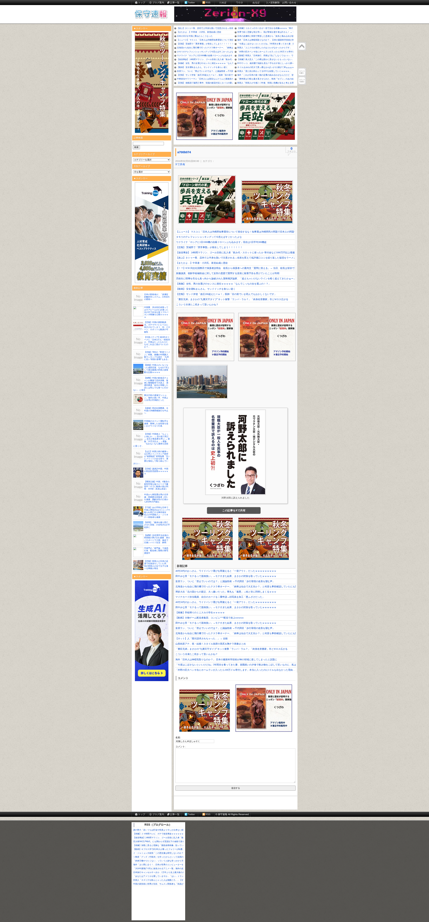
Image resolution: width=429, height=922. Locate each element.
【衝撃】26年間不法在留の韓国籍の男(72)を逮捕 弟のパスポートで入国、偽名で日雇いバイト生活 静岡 (157, 539)
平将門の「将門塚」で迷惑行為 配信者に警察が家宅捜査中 (156, 550)
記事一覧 (174, 2)
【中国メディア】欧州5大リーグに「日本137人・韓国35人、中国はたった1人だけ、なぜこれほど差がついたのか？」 (157, 342)
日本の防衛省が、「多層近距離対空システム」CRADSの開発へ (156, 296)
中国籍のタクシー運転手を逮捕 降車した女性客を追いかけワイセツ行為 (156, 423)
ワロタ (239, 2)
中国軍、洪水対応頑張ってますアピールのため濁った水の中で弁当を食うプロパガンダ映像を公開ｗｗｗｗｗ (156, 312)
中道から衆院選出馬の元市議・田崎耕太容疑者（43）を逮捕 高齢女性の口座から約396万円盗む (156, 498)
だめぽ (222, 2)
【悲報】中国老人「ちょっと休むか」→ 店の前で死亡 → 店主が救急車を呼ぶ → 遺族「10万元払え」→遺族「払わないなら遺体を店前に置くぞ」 (151, 440)
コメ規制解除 (273, 2)
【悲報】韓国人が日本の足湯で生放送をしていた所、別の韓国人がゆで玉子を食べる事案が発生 (156, 565)
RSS (208, 2)
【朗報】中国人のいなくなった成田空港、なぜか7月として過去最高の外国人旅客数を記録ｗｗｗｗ (156, 368)
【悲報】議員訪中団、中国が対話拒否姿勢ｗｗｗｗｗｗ (156, 471)
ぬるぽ (256, 2)
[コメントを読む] (302, 80)
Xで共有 (180, 164)
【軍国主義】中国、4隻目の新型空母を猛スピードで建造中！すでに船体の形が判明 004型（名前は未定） (156, 485)
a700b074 (184, 152)
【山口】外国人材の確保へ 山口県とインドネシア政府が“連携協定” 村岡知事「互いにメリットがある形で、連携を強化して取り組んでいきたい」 (151, 457)
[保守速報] (151, 14)
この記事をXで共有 (234, 510)
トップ (141, 2)
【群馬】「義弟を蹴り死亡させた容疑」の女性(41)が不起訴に (157, 524)
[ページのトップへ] (302, 46)
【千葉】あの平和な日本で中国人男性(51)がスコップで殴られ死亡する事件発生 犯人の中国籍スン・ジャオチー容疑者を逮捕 (157, 512)
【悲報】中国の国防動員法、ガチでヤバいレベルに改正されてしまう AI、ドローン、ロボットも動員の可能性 (157, 327)
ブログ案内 (158, 2)
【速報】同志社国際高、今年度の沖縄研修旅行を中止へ (156, 410)
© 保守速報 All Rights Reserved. (232, 814)
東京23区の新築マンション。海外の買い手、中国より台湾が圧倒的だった (156, 397)
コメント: (180, 746)
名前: (178, 737)
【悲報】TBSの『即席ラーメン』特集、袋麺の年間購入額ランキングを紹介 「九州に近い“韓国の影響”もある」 (157, 356)
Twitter (191, 2)
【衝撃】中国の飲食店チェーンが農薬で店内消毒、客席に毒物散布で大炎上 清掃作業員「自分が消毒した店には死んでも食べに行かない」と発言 (150, 384)
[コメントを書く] (302, 72)
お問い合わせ (289, 2)
